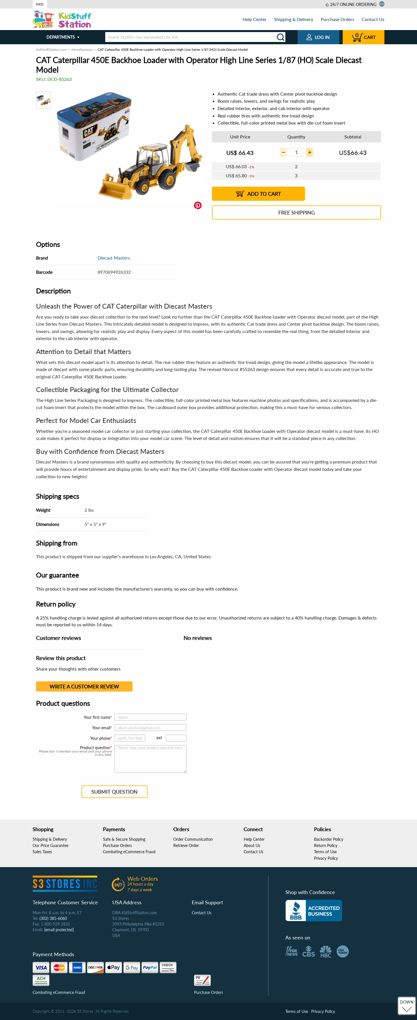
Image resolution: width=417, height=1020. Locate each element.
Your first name (97, 717)
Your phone (100, 738)
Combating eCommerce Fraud (129, 851)
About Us (252, 845)
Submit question (114, 792)
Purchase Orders (337, 19)
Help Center (255, 19)
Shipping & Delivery (293, 19)
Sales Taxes (42, 851)
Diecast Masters (114, 257)
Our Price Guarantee (50, 845)
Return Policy (325, 845)
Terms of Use (325, 851)
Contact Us (373, 19)
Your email (101, 727)
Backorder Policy (328, 839)
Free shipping (296, 212)
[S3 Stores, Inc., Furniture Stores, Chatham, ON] (313, 910)
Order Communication (193, 839)
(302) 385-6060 (53, 918)
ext (159, 737)
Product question (95, 748)
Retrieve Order (186, 845)
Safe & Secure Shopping (124, 839)
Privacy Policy (326, 858)
